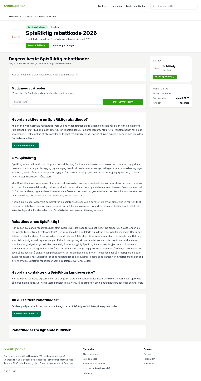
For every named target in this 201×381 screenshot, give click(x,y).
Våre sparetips (90, 359)
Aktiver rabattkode (24, 145)
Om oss (147, 354)
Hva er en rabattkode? (94, 363)
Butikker (102, 6)
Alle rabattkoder (91, 354)
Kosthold (29, 16)
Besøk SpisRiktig (36, 45)
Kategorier (116, 6)
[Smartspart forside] (15, 6)
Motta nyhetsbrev (123, 102)
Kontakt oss (149, 363)
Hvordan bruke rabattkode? (96, 368)
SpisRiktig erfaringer (63, 45)
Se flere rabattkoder (24, 313)
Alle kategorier (15, 16)
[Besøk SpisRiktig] (16, 36)
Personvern (149, 359)
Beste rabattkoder (135, 6)
